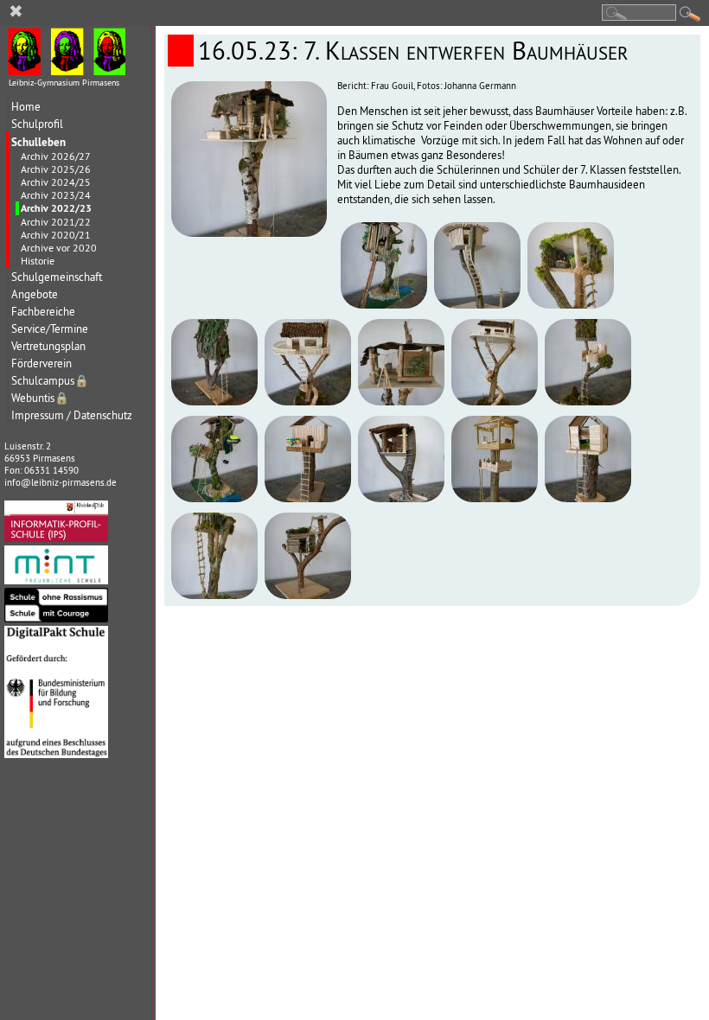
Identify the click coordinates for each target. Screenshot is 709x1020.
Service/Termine (49, 329)
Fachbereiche (43, 311)
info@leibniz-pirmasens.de (60, 482)
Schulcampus (50, 380)
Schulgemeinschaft (56, 277)
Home (26, 106)
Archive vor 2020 (59, 247)
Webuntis (40, 398)
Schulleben (38, 142)
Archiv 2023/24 (56, 194)
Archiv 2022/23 (56, 208)
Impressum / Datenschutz (71, 415)
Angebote (34, 294)
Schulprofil (37, 124)
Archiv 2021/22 (56, 221)
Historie (37, 260)
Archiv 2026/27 (56, 156)
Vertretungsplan (48, 346)
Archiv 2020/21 (56, 234)
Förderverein (41, 363)
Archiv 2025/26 (56, 169)
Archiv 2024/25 (56, 181)
